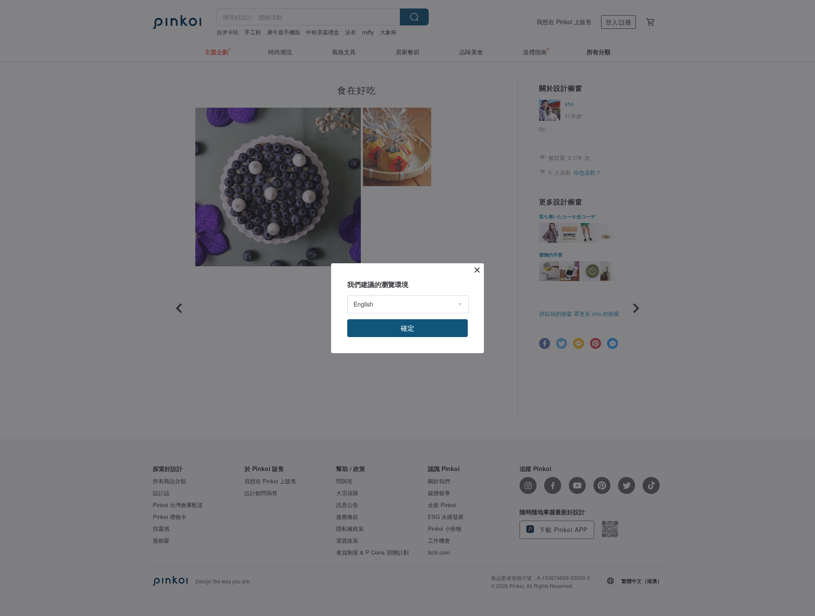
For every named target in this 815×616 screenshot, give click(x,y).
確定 (407, 328)
